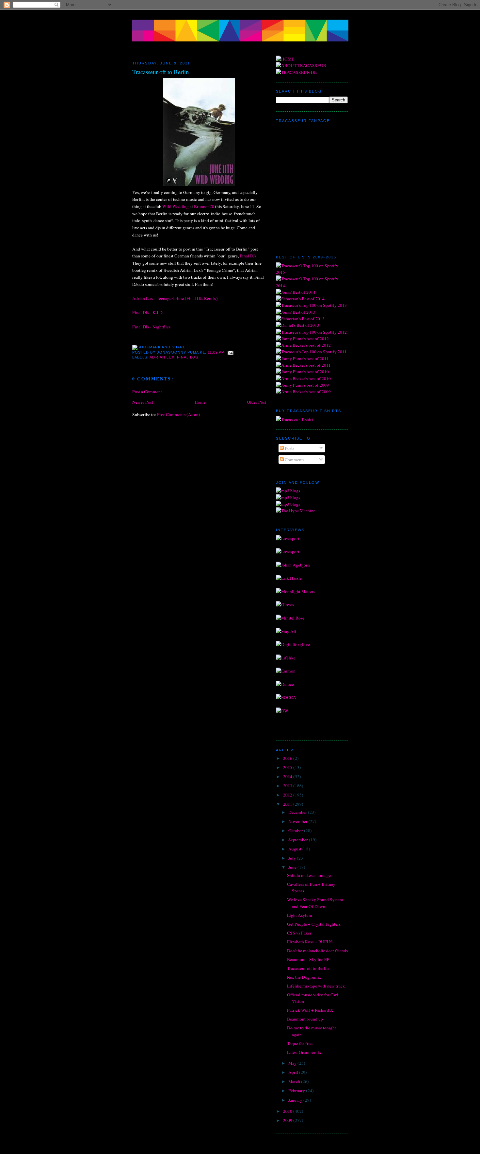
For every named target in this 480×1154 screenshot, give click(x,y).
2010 (288, 1111)
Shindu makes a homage (309, 875)
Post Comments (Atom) (178, 414)
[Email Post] (229, 352)
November (298, 821)
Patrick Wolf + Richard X (310, 1010)
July (292, 858)
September (298, 840)
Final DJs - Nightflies (151, 327)
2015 (288, 767)
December (298, 812)
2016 (288, 758)
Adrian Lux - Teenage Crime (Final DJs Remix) (175, 298)
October (296, 830)
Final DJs (248, 256)
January (295, 1100)
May (292, 1063)
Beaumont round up (305, 1019)
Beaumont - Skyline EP (308, 959)
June (292, 867)
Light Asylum (299, 915)
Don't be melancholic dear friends (317, 950)
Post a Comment (147, 391)
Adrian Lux (162, 357)
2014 (288, 776)
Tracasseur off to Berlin (160, 72)
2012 (288, 795)
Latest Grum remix (304, 1052)
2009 (288, 1120)
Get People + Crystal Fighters (314, 924)
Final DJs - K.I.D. (148, 312)
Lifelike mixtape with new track (316, 986)
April (293, 1072)
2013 (288, 786)
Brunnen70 (204, 206)
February (297, 1090)
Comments (294, 460)
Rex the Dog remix (304, 977)
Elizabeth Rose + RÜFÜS (310, 942)
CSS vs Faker (299, 933)
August (295, 849)
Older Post (256, 402)
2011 (288, 804)
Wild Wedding (175, 206)
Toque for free (299, 1043)
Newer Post (142, 402)
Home (200, 402)
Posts (289, 448)
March (294, 1081)
